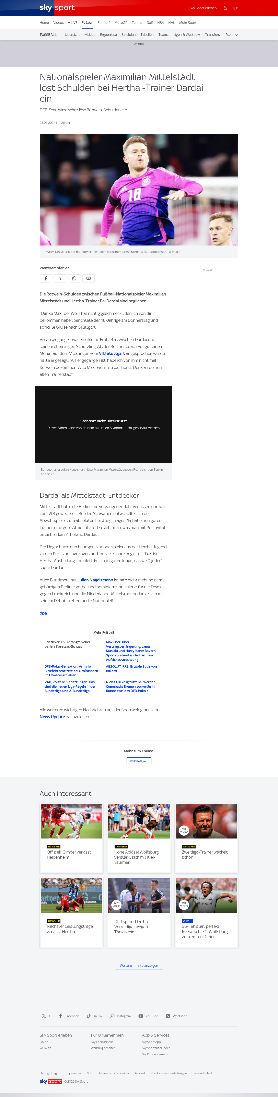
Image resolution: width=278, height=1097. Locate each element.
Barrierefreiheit (202, 1073)
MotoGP (121, 23)
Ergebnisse (108, 35)
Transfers (212, 35)
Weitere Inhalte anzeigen (139, 965)
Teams (164, 35)
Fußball (87, 23)
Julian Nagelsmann (95, 579)
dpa (43, 613)
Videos (58, 23)
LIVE (74, 23)
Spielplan (129, 35)
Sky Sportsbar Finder (156, 1048)
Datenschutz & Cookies (113, 1073)
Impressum (73, 1073)
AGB (89, 1073)
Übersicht (72, 35)
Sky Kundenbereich (155, 1054)
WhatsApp (180, 1016)
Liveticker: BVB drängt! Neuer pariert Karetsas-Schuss (67, 644)
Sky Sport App (151, 1042)
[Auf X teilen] (60, 278)
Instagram (124, 1016)
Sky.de (44, 1042)
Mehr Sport (188, 23)
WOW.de (45, 1048)
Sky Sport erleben (203, 8)
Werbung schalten (103, 1048)
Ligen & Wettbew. (186, 35)
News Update (52, 716)
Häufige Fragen (50, 1073)
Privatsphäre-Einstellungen (169, 1073)
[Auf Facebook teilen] (46, 278)
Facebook (72, 1016)
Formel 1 (104, 23)
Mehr (230, 35)
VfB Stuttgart (112, 353)
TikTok (98, 1016)
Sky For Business (102, 1042)
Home (44, 23)
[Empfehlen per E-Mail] (88, 278)
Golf (150, 23)
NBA (160, 23)
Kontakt (140, 1073)
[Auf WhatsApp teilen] (74, 278)
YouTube (152, 1016)
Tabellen (147, 35)
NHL (171, 23)
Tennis (137, 23)
